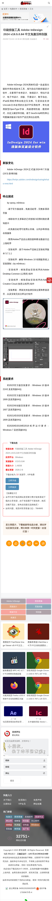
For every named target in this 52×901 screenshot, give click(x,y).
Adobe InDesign (13, 601)
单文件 (9, 821)
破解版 (17, 821)
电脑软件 (13, 9)
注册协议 (7, 804)
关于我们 (7, 800)
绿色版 (26, 825)
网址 (7, 773)
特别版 (38, 612)
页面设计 (13, 606)
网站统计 (11, 854)
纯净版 (17, 825)
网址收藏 (37, 804)
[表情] (44, 753)
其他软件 (29, 817)
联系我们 (22, 800)
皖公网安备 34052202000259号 (22, 888)
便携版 (9, 825)
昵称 (7, 760)
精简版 (17, 829)
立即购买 (12, 487)
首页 (5, 9)
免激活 (13, 617)
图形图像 (23, 9)
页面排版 (38, 606)
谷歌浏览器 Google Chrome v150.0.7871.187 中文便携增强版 (38, 673)
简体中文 (13, 612)
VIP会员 (22, 804)
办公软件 (35, 821)
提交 (12, 781)
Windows (35, 825)
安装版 (9, 829)
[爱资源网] (26, 3)
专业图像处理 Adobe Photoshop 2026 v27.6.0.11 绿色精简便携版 (38, 645)
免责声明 (37, 800)
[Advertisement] (26, 61)
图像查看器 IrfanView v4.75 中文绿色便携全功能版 (13, 645)
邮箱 (7, 767)
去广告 (26, 829)
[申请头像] (46, 733)
